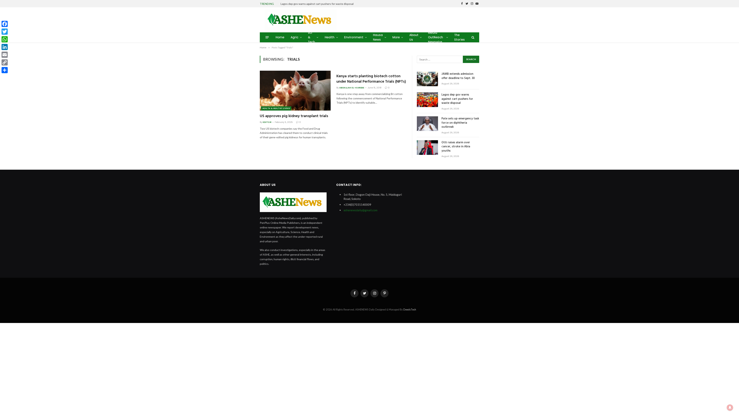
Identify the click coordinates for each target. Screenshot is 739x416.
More (396, 37)
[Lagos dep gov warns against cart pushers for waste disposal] (427, 99)
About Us (414, 37)
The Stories (459, 37)
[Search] (472, 37)
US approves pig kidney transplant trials (294, 116)
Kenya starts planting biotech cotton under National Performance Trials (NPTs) (371, 79)
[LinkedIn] (4, 47)
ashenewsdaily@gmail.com (360, 210)
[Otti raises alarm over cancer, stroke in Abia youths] (427, 147)
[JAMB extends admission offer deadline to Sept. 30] (427, 79)
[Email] (4, 55)
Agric (294, 37)
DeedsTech (409, 309)
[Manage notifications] (730, 407)
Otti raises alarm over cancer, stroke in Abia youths (455, 147)
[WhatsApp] (4, 39)
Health (330, 37)
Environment (354, 37)
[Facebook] (4, 24)
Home (280, 37)
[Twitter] (4, 31)
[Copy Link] (4, 62)
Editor (267, 122)
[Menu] (267, 37)
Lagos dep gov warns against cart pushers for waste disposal (317, 3)
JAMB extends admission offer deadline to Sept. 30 (458, 76)
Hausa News (378, 37)
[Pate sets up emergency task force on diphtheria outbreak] (427, 123)
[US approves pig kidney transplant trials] (295, 91)
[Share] (4, 70)
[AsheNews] (300, 19)
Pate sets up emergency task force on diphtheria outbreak (460, 123)
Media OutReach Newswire (435, 37)
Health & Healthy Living (276, 108)
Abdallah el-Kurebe (351, 87)
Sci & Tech (311, 37)
